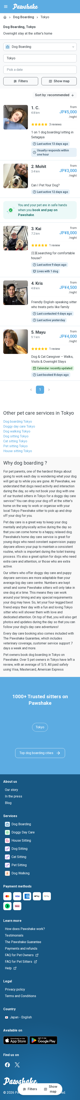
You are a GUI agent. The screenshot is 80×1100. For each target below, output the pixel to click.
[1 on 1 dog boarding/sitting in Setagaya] (40, 131)
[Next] (49, 390)
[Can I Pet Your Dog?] (40, 179)
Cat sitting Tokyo (15, 441)
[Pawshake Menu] (6, 6)
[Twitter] (17, 1065)
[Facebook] (7, 1065)
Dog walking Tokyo (16, 431)
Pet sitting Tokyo (15, 446)
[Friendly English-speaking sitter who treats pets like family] (40, 301)
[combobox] (40, 47)
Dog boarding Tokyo (17, 421)
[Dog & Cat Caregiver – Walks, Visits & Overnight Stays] (40, 353)
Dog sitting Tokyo (16, 436)
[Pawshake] (25, 6)
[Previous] (31, 390)
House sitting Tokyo (17, 451)
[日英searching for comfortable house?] (40, 250)
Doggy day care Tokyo (19, 426)
